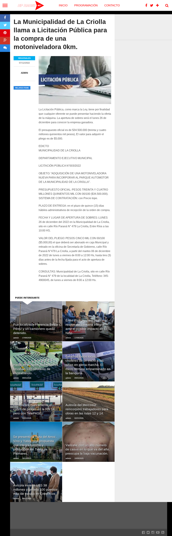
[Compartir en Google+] (5, 40)
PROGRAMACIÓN (86, 5)
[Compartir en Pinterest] (5, 33)
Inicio (63, 5)
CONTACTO (112, 5)
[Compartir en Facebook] (5, 18)
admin (24, 73)
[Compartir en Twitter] (5, 25)
